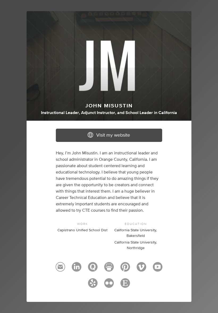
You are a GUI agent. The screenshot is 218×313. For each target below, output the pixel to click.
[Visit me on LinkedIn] (76, 269)
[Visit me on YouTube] (157, 269)
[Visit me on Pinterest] (125, 269)
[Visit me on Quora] (93, 269)
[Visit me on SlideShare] (109, 269)
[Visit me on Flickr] (109, 285)
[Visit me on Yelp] (93, 285)
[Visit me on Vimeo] (141, 269)
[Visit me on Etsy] (125, 285)
